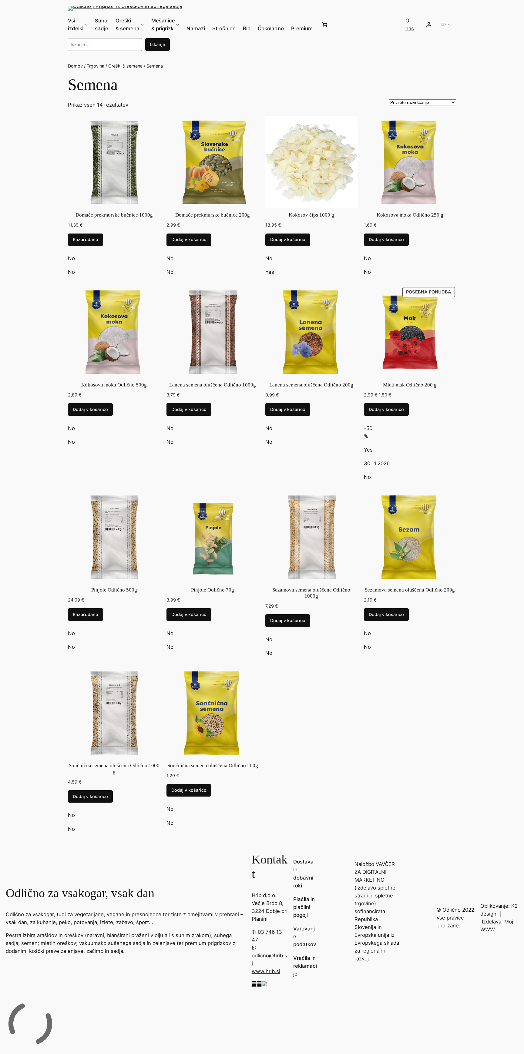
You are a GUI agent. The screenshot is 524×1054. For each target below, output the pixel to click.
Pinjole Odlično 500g (114, 590)
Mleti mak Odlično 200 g (410, 385)
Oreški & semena (125, 65)
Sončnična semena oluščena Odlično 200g (212, 765)
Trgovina (95, 65)
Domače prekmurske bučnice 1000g (114, 215)
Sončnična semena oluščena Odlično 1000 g (114, 768)
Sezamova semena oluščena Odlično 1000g (311, 593)
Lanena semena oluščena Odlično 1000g (212, 385)
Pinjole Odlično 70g (212, 590)
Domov (75, 65)
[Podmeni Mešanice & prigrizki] (177, 24)
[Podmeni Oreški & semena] (142, 24)
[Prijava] (428, 24)
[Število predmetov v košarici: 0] (324, 24)
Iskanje (157, 44)
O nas (409, 24)
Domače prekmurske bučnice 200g (212, 215)
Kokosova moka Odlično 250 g (410, 215)
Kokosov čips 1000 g (311, 215)
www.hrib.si (266, 971)
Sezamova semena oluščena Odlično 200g (410, 590)
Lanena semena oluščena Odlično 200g (311, 385)
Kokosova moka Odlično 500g (114, 385)
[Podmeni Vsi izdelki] (86, 24)
